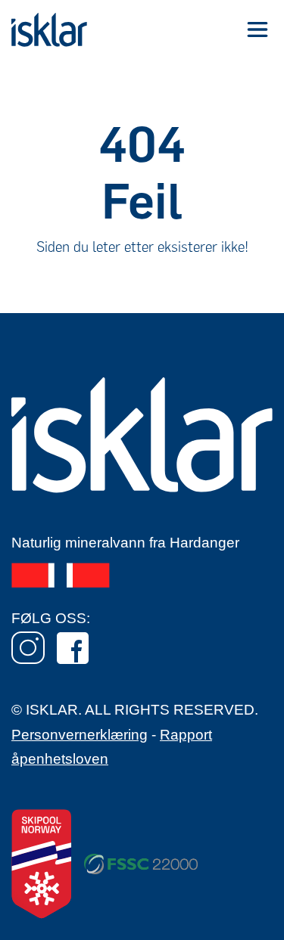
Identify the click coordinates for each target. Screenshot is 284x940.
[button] (257, 29)
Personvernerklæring (79, 735)
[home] (49, 30)
